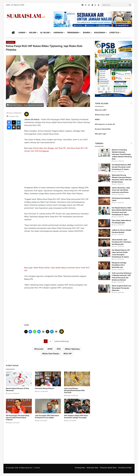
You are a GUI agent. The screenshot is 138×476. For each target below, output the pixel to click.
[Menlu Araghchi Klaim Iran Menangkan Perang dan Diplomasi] (104, 289)
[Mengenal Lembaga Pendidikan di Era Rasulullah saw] (104, 266)
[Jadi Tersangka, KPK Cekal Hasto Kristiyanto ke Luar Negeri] (48, 406)
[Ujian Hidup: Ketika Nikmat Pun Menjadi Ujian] (104, 223)
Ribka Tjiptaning (72, 349)
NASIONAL (10, 42)
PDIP (51, 349)
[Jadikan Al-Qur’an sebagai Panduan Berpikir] (104, 233)
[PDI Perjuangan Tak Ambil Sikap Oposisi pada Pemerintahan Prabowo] (19, 406)
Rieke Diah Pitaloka (51, 353)
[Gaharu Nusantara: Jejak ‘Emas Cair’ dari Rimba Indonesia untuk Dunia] (104, 191)
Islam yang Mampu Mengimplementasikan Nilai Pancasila (74, 390)
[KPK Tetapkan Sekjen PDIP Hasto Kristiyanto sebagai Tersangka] (77, 406)
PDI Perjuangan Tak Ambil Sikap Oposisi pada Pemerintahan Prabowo (17, 418)
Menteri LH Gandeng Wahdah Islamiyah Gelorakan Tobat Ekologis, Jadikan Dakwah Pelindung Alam (122, 154)
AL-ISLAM (44, 32)
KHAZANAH (99, 32)
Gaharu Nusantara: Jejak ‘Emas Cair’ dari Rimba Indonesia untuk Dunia (121, 190)
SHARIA (86, 32)
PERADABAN (73, 32)
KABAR (22, 32)
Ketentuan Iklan (92, 468)
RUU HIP (68, 353)
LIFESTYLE (114, 32)
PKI (59, 349)
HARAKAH (58, 32)
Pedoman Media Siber (108, 468)
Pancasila (39, 349)
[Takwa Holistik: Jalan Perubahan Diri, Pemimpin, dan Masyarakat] (104, 242)
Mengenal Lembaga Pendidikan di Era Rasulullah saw (119, 265)
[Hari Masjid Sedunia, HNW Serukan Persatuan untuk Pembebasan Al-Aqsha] (104, 168)
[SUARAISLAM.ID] (26, 15)
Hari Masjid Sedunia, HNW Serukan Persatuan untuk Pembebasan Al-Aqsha (121, 167)
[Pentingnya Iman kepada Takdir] (104, 201)
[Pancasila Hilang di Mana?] (48, 379)
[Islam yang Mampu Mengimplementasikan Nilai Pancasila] (77, 379)
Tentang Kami (80, 468)
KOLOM (32, 32)
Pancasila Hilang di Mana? (44, 388)
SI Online (37, 468)
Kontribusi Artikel (125, 468)
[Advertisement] (57, 170)
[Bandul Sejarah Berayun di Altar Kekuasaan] (19, 379)
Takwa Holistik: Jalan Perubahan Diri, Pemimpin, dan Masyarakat (121, 242)
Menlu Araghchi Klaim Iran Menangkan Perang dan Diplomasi (121, 288)
